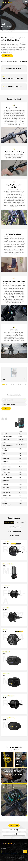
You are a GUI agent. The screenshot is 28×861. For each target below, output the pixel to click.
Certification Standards (12, 61)
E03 (14, 31)
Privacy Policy (18, 858)
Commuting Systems (9, 522)
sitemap (11, 858)
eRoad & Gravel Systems (15, 527)
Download (6, 55)
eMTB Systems (20, 522)
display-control (8, 31)
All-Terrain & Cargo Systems (14, 531)
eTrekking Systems (14, 535)
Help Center (13, 829)
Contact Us (12, 825)
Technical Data (23, 61)
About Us (13, 834)
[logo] (6, 2)
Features (3, 61)
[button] (2, 384)
